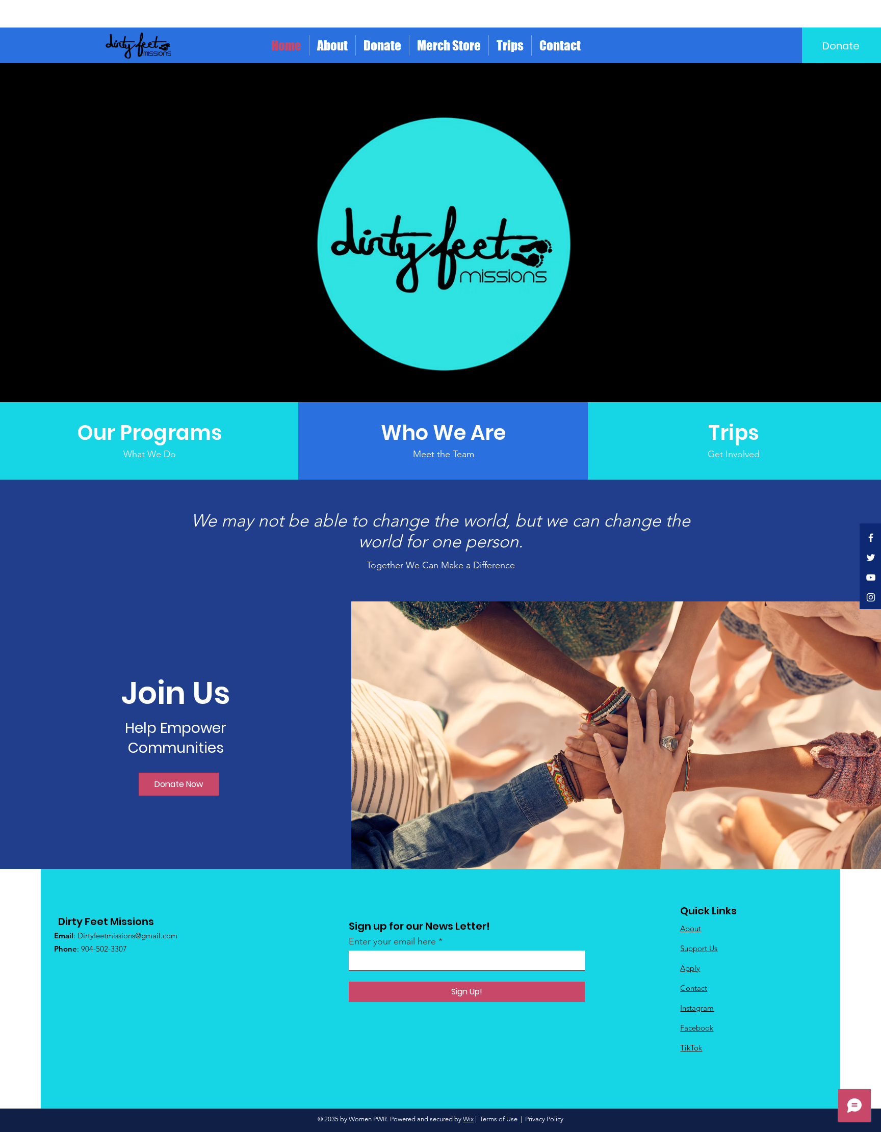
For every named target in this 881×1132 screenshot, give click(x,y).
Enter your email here (392, 941)
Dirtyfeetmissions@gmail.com (127, 935)
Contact (693, 988)
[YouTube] (870, 577)
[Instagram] (870, 597)
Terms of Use (498, 1119)
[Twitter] (870, 557)
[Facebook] (870, 537)
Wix (468, 1119)
